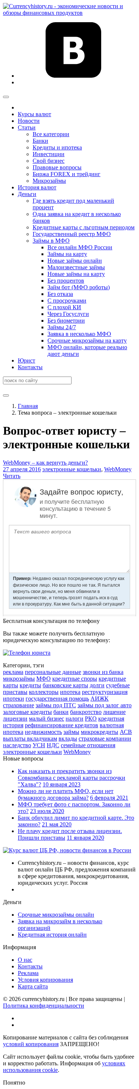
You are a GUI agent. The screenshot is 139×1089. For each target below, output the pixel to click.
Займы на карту (67, 254)
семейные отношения (88, 745)
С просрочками (66, 300)
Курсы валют (34, 114)
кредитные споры (74, 678)
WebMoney (118, 469)
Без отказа (60, 294)
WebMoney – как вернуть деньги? (45, 462)
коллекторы (44, 692)
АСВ (126, 732)
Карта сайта (33, 986)
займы (71, 732)
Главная (28, 406)
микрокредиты (99, 732)
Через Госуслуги (68, 314)
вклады (68, 738)
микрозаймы (19, 678)
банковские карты (65, 685)
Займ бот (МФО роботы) (78, 287)
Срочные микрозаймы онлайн (56, 914)
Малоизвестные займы (76, 267)
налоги (74, 718)
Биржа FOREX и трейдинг (66, 174)
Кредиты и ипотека (57, 147)
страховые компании (105, 738)
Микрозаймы (49, 181)
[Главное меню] (6, 97)
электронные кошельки (71, 469)
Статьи (27, 127)
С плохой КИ (64, 307)
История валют (37, 187)
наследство (17, 745)
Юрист (26, 360)
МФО (43, 678)
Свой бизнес (48, 161)
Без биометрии (66, 320)
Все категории (51, 134)
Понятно (14, 1082)
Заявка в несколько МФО (79, 334)
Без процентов (65, 280)
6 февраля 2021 (109, 798)
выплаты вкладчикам (30, 738)
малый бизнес (46, 718)
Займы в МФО (51, 240)
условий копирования (31, 1044)
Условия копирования (45, 980)
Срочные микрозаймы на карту (87, 340)
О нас (25, 960)
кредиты (30, 685)
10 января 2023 (61, 784)
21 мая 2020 (57, 824)
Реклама (28, 973)
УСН (39, 745)
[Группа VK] (73, 76)
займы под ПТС (56, 705)
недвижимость (43, 732)
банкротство (86, 712)
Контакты (30, 367)
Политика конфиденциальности (43, 1005)
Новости (29, 121)
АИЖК (99, 698)
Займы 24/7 (61, 327)
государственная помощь (57, 698)
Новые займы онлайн (74, 260)
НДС (53, 745)
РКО (91, 718)
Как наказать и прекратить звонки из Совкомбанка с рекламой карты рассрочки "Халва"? (71, 778)
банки (61, 712)
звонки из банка (103, 672)
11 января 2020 (85, 838)
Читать (11, 476)
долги (97, 685)
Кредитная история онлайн (52, 934)
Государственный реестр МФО (72, 234)
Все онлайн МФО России (79, 247)
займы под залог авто (104, 705)
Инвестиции (48, 154)
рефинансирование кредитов (61, 725)
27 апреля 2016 (22, 469)
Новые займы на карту (76, 274)
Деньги (27, 194)
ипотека (70, 692)
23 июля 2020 (47, 811)
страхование (18, 705)
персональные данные (53, 672)
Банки (40, 141)
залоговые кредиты (27, 712)
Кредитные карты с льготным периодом (84, 227)
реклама (13, 672)
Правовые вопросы (57, 167)
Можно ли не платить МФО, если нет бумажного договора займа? (65, 794)
